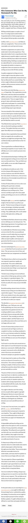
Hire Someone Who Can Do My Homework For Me (14, 12)
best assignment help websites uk (15, 303)
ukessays (12, 200)
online (3, 505)
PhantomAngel (9, 15)
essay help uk (8, 408)
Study (9, 505)
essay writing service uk (13, 41)
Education (4, 8)
